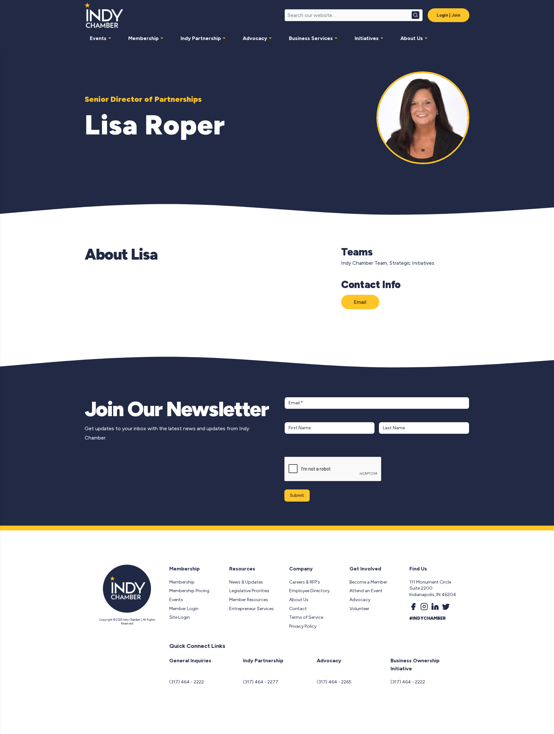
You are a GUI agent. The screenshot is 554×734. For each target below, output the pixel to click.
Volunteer (359, 608)
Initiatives (367, 38)
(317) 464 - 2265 (334, 682)
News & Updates (246, 582)
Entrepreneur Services (251, 608)
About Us (411, 38)
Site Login (179, 617)
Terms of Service (306, 617)
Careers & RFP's (304, 582)
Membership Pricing (189, 590)
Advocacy (255, 38)
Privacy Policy (302, 626)
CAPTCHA (296, 450)
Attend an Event (365, 590)
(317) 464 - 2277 (260, 682)
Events (98, 38)
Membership (143, 38)
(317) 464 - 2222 (186, 682)
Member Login (183, 608)
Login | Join (448, 15)
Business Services (311, 38)
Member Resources (248, 599)
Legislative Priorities (249, 590)
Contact (298, 608)
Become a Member (368, 582)
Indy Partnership (200, 38)
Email (360, 302)
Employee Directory (309, 590)
